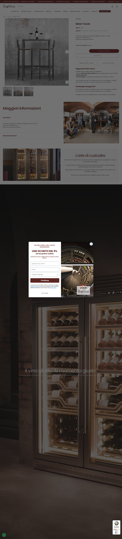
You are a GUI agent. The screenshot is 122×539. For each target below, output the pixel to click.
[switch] (116, 533)
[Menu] (119, 521)
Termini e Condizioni (35, 286)
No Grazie (45, 293)
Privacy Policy (53, 287)
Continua (45, 280)
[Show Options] (58, 274)
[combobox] (44, 274)
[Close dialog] (91, 243)
